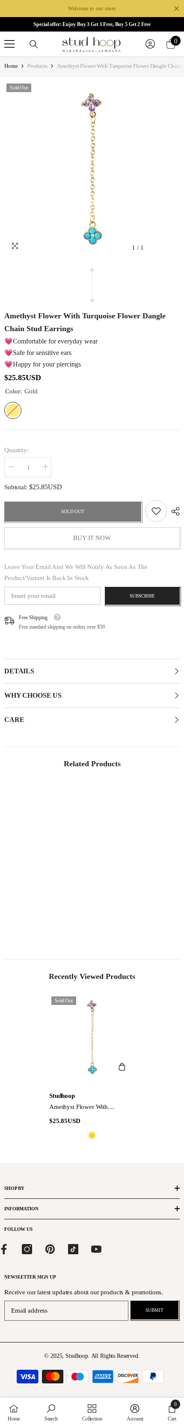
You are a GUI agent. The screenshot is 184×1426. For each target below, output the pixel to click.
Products (37, 66)
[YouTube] (96, 1249)
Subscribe (142, 595)
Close (176, 9)
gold (92, 1135)
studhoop (62, 1095)
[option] (92, 168)
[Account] (150, 44)
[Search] (34, 44)
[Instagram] (27, 1249)
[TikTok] (73, 1249)
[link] (156, 511)
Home (11, 66)
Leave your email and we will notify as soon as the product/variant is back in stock (76, 572)
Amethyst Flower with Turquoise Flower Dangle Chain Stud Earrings (91, 1107)
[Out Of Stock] (122, 1066)
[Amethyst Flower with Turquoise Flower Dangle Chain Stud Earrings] (92, 1037)
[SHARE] (173, 511)
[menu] (9, 44)
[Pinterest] (50, 1249)
